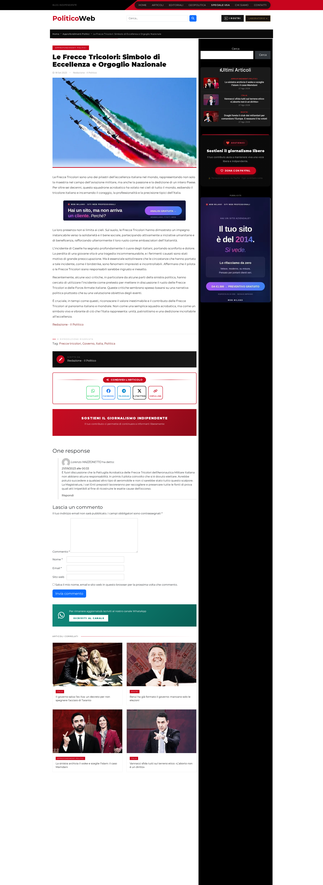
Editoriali (176, 5)
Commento (61, 551)
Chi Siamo (242, 5)
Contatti (260, 5)
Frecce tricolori (70, 343)
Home (143, 5)
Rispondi (68, 495)
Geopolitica (197, 5)
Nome (57, 559)
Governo (88, 343)
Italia (99, 343)
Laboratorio (258, 18)
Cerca (235, 48)
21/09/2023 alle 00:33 (75, 468)
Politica (109, 343)
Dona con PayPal (238, 170)
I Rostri (233, 18)
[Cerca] (192, 18)
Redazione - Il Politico (68, 324)
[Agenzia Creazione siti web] (236, 249)
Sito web (58, 577)
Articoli (158, 5)
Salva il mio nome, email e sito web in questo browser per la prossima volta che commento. (116, 584)
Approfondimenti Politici (70, 48)
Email (57, 568)
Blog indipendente (64, 5)
